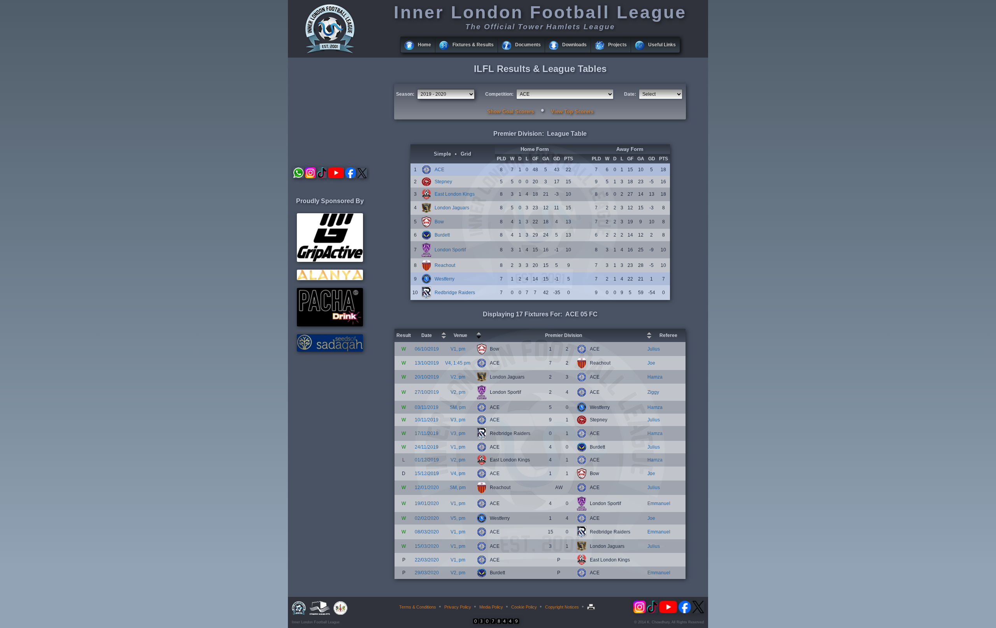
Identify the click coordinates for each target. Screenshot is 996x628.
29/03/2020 (427, 572)
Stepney (443, 181)
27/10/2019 (427, 392)
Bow (439, 222)
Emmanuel (658, 503)
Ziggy (653, 392)
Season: (405, 94)
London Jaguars (452, 208)
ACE (439, 169)
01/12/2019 (427, 460)
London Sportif (450, 250)
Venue (460, 335)
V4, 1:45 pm (457, 363)
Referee (668, 335)
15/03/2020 (427, 546)
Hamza (655, 377)
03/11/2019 (426, 407)
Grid (466, 154)
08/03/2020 (427, 532)
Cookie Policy (524, 607)
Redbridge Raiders (455, 292)
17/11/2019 (426, 433)
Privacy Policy (457, 607)
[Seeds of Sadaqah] (330, 350)
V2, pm (458, 377)
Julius (653, 349)
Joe (651, 363)
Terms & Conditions (417, 607)
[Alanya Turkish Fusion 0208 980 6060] (330, 278)
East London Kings (455, 194)
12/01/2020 (427, 487)
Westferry (444, 279)
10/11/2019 (426, 420)
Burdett (442, 235)
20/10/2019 (427, 377)
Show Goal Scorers (510, 111)
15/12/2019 (427, 473)
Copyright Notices (562, 607)
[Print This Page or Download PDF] (592, 607)
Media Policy (491, 607)
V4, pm (458, 473)
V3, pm (458, 420)
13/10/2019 (427, 363)
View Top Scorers (572, 111)
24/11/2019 (426, 447)
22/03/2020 (427, 560)
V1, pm (458, 349)
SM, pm (458, 407)
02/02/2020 (427, 518)
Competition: (499, 94)
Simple (442, 154)
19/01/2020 (427, 503)
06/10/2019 (427, 349)
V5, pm (458, 518)
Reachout (445, 265)
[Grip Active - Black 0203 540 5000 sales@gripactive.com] (330, 260)
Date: (630, 94)
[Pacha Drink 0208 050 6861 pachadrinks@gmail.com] (330, 325)
